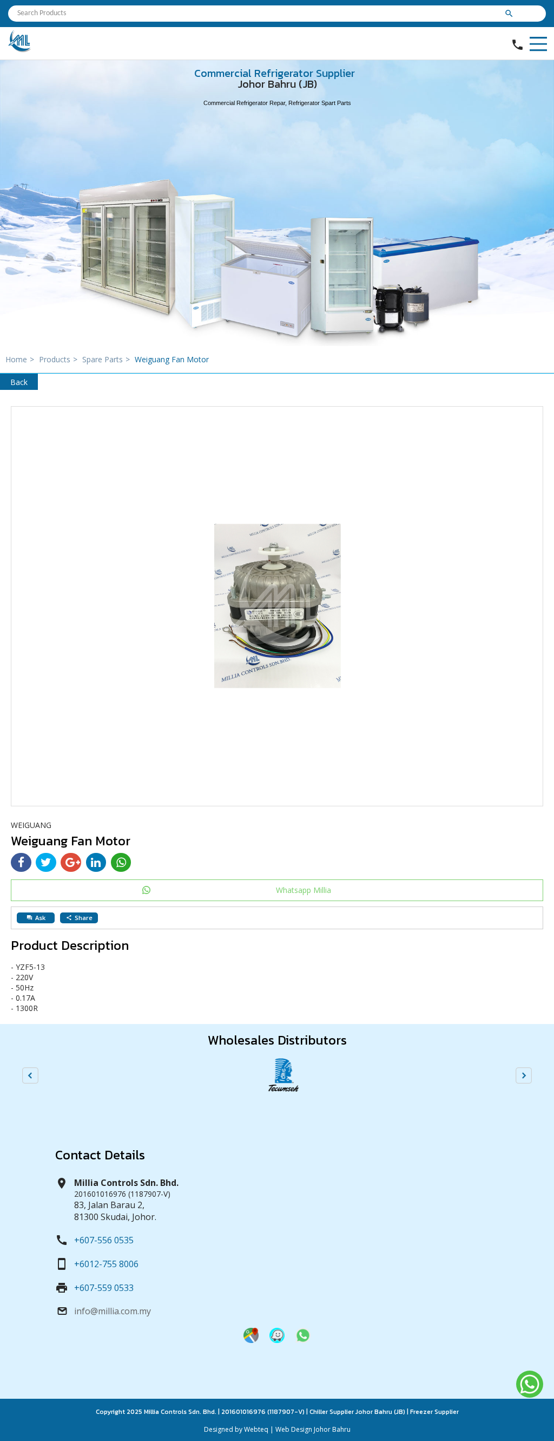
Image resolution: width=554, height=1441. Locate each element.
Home (19, 359)
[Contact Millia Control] (303, 1340)
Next (524, 1075)
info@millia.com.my (112, 1311)
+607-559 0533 (104, 1288)
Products (58, 359)
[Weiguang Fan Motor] (277, 606)
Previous (30, 1075)
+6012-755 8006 (106, 1264)
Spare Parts (106, 359)
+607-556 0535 (104, 1240)
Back (19, 382)
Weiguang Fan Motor (172, 359)
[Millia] (20, 49)
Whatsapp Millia (303, 890)
